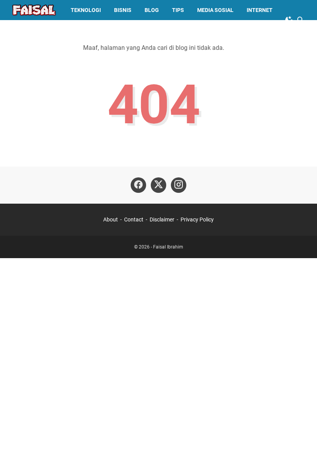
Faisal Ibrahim (168, 247)
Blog (152, 10)
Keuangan (32, 30)
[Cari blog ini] (300, 20)
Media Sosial (215, 10)
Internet (260, 10)
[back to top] (301, 438)
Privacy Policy (197, 219)
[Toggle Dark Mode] (289, 20)
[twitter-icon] (158, 185)
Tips (178, 10)
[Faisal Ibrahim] (34, 10)
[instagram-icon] (178, 185)
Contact (133, 219)
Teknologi (86, 10)
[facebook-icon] (138, 185)
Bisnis (122, 10)
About (110, 219)
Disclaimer (162, 219)
